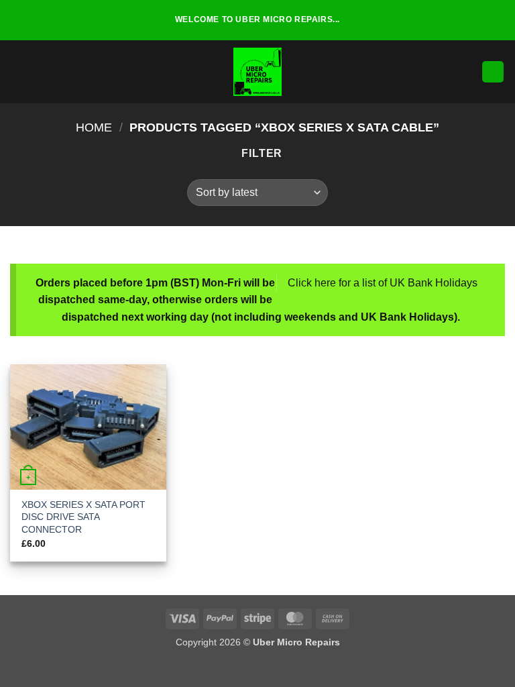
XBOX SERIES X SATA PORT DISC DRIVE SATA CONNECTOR (83, 517)
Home (94, 127)
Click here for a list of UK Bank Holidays (382, 282)
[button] (18, 71)
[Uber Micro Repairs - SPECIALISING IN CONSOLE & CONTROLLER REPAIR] (257, 71)
